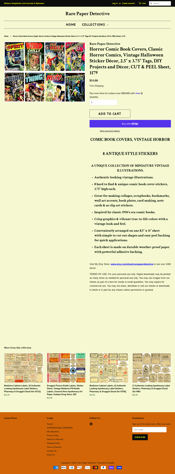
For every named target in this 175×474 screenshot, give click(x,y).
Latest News (10, 418)
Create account (128, 3)
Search (50, 424)
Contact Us (51, 451)
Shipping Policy (53, 443)
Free (92, 86)
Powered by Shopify (105, 463)
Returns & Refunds (55, 439)
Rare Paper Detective (87, 14)
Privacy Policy (53, 435)
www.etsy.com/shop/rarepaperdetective (132, 264)
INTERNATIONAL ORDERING (60, 428)
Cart (144, 3)
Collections (94, 24)
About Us (51, 455)
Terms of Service (54, 447)
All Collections (53, 432)
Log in (115, 3)
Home (71, 24)
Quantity (94, 97)
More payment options (110, 131)
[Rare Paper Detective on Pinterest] (91, 424)
